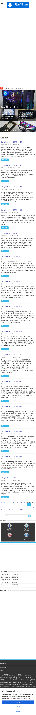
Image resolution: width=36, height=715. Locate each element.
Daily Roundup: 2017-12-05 (11, 281)
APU (14, 675)
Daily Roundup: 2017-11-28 (11, 406)
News (15, 144)
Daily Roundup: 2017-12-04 (11, 306)
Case (21, 675)
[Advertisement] (18, 28)
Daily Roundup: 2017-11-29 (11, 381)
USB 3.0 (28, 686)
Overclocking (3, 684)
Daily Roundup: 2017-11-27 (11, 431)
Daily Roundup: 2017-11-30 (11, 355)
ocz (22, 682)
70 (10, 502)
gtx (4, 680)
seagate (7, 686)
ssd (13, 686)
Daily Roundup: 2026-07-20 (9, 585)
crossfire (7, 677)
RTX (24, 684)
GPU (1, 680)
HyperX (12, 680)
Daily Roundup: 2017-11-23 (11, 478)
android (11, 675)
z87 (34, 686)
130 (13, 509)
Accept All (18, 702)
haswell (7, 680)
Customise (18, 707)
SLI (10, 686)
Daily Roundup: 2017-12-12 (11, 165)
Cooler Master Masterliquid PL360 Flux (26, 128)
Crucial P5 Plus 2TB (8, 131)
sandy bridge (28, 684)
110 (5, 509)
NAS (10, 682)
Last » (21, 509)
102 (33, 504)
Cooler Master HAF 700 (9, 107)
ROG (22, 684)
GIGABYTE (29, 677)
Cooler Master (28, 675)
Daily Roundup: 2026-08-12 (9, 577)
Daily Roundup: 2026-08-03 (9, 579)
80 (14, 502)
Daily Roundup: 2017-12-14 (11, 142)
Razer (13, 684)
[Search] (29, 516)
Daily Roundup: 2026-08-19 (9, 574)
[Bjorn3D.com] (18, 5)
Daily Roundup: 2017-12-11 (11, 187)
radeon (9, 684)
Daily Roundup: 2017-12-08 (11, 210)
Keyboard (25, 680)
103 (33, 507)
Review (17, 684)
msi (7, 682)
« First (3, 502)
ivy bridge (20, 680)
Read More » (5, 159)
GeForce (21, 677)
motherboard (3, 682)
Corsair (2, 677)
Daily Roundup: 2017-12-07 (11, 233)
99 (21, 502)
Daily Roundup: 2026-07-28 (9, 582)
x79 (30, 686)
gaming (13, 677)
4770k (1, 675)
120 (9, 509)
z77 (33, 686)
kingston (31, 680)
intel (16, 680)
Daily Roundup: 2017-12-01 (11, 331)
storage (17, 686)
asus (17, 674)
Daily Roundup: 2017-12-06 (11, 256)
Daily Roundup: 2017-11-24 (11, 456)
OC (20, 682)
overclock (28, 682)
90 (17, 502)
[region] (18, 701)
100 (25, 502)
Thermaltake (23, 686)
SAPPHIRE (2, 686)
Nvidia (15, 682)
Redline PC (3, 667)
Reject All (18, 711)
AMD (6, 674)
